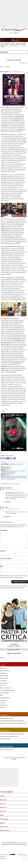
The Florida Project (5, 697)
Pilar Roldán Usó (23, 63)
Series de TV (3, 807)
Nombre (3, 551)
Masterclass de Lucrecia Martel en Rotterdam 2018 (13, 723)
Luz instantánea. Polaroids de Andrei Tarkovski (11, 720)
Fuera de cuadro (4, 819)
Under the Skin (3, 705)
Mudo (1, 695)
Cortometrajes (4, 826)
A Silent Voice (3, 668)
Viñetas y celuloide (5, 830)
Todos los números (14, 44)
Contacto (3, 46)
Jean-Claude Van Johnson (6, 718)
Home (2, 43)
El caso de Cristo (4, 678)
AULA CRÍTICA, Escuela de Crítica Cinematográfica (14, 844)
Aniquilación (3, 673)
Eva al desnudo (4, 683)
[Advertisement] (14, 14)
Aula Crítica (7, 43)
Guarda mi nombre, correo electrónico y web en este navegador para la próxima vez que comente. (13, 576)
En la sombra (3, 680)
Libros (12, 43)
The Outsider (3, 700)
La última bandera (4, 693)
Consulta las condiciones (14, 649)
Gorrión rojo (3, 685)
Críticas (2, 796)
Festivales (2, 803)
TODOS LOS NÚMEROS (6, 792)
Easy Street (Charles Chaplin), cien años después (12, 734)
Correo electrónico (6, 558)
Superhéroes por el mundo (6, 749)
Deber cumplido (4, 675)
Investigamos (3, 799)
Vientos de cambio (5, 739)
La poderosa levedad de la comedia (9, 736)
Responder (7, 501)
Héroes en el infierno (5, 688)
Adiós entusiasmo (4, 670)
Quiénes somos (4, 44)
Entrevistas (3, 811)
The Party (2, 702)
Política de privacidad (21, 43)
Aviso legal (23, 44)
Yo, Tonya (2, 707)
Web (1, 566)
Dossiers (2, 822)
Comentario (4, 530)
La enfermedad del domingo (7, 690)
